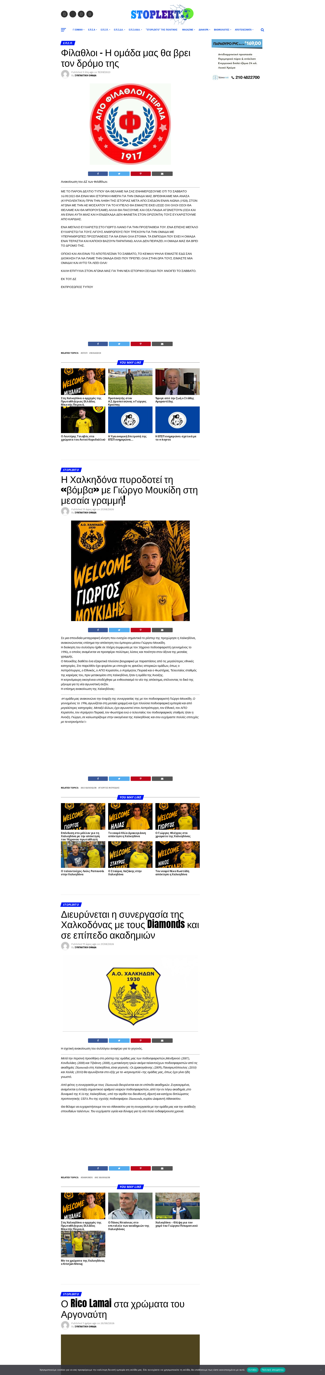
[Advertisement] (130, 316)
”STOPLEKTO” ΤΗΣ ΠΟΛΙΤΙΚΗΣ (161, 29)
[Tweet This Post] (119, 174)
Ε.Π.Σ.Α (91, 29)
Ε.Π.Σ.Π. (104, 29)
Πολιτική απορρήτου (273, 1369)
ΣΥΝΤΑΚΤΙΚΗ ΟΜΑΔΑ (85, 75)
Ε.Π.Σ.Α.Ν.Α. (134, 29)
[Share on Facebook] (98, 174)
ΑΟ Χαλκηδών (89, 788)
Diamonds (87, 1178)
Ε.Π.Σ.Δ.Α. (118, 29)
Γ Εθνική (78, 29)
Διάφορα (203, 29)
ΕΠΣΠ (85, 353)
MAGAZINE (187, 29)
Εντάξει (252, 1369)
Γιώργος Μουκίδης (110, 788)
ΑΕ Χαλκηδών (103, 1178)
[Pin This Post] (141, 174)
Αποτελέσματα (243, 29)
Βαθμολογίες (221, 29)
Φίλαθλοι (96, 353)
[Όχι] (320, 1370)
